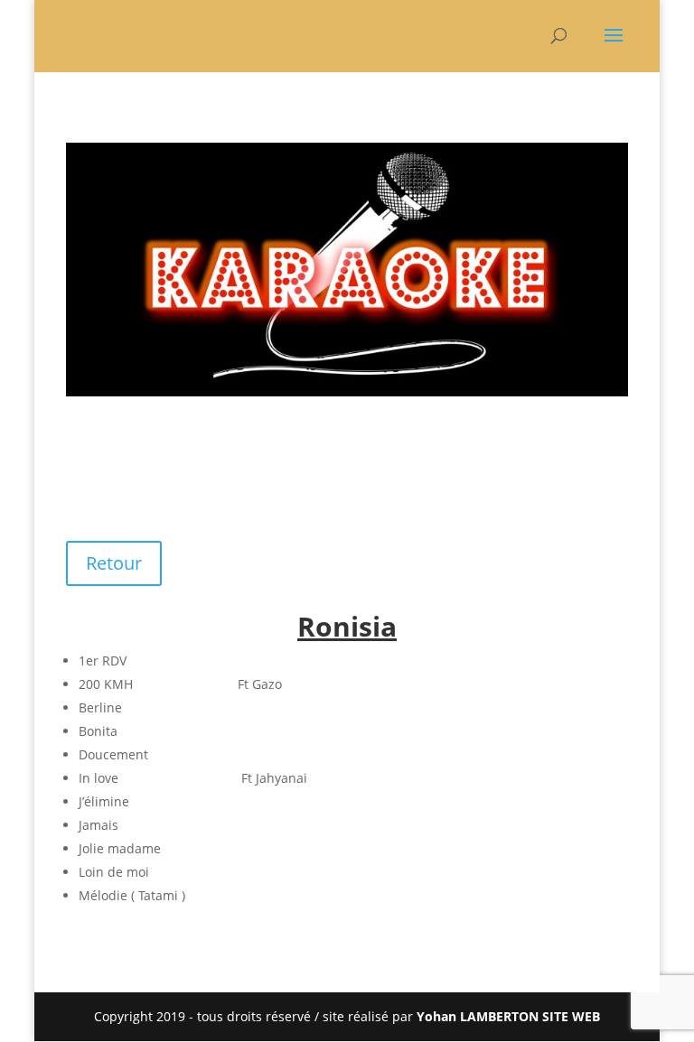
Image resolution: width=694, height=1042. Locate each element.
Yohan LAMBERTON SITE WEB (508, 1016)
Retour (114, 563)
